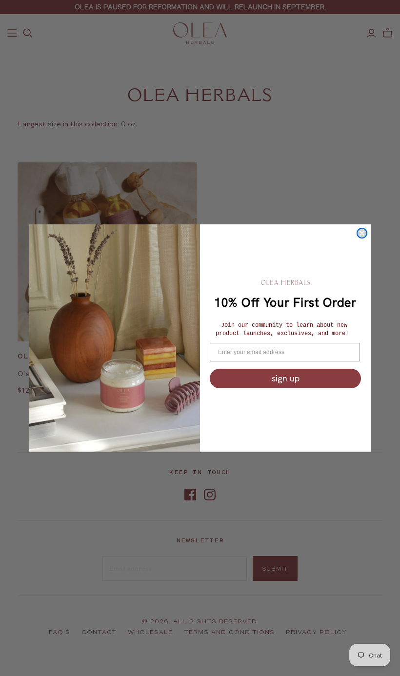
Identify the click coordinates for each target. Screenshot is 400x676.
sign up (286, 378)
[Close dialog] (362, 233)
